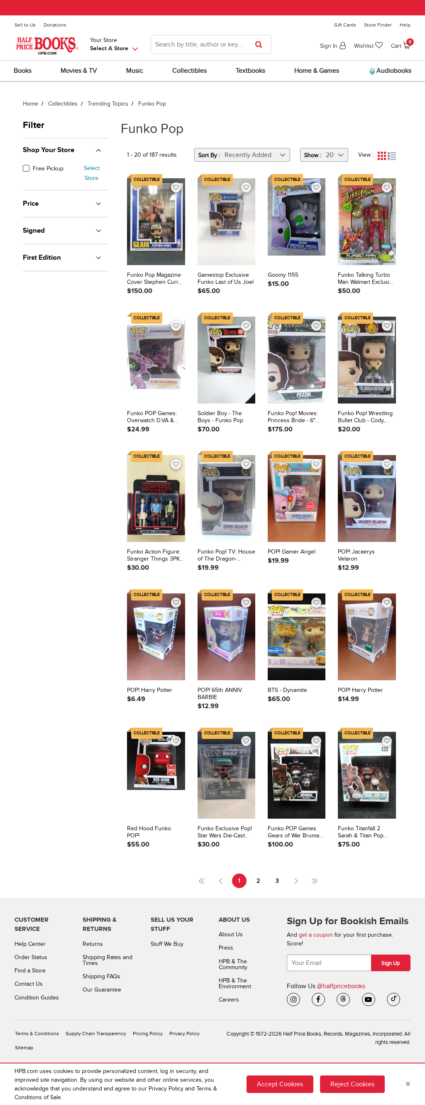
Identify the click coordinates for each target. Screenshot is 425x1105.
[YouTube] (368, 999)
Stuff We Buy (167, 943)
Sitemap (24, 1048)
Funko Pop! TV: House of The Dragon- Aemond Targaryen (226, 556)
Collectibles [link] (189, 70)
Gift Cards (345, 25)
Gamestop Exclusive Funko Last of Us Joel (226, 278)
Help (405, 25)
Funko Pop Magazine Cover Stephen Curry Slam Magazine (154, 279)
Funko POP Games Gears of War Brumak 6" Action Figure (295, 832)
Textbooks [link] (250, 70)
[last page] (315, 881)
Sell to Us (25, 25)
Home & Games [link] (316, 70)
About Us (231, 934)
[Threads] (343, 999)
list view (392, 156)
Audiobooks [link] (393, 70)
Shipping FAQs (101, 976)
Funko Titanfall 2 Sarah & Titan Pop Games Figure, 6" (360, 832)
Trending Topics (108, 103)
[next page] (296, 881)
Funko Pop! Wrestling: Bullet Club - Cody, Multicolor (366, 417)
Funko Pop (152, 103)
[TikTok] (393, 999)
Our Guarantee (102, 989)
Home (30, 103)
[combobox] (211, 44)
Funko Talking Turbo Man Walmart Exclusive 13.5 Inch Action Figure (367, 279)
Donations (55, 25)
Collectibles (63, 103)
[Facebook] (318, 999)
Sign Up (390, 963)
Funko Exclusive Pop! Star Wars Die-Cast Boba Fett (225, 832)
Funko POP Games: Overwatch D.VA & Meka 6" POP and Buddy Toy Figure (152, 417)
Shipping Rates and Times (107, 960)
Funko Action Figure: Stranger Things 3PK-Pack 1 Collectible (154, 556)
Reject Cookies (352, 1084)
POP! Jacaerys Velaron (356, 555)
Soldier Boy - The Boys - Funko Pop (220, 417)
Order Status (31, 957)
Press (226, 947)
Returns (93, 943)
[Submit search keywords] (261, 44)
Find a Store (30, 970)
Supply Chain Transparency (96, 1034)
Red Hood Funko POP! (149, 832)
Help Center (30, 943)
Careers (229, 999)
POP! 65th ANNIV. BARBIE (220, 694)
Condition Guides (37, 997)
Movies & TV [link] (79, 70)
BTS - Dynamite (287, 690)
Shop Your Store (48, 150)
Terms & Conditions (37, 1034)
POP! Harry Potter (149, 690)
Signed (34, 230)
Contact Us (29, 983)
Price (31, 203)
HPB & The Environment (235, 983)
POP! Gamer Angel (291, 552)
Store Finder (378, 25)
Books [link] (23, 70)
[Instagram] (293, 999)
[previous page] (220, 881)
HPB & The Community (233, 964)
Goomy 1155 (283, 275)
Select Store (92, 173)
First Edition (42, 257)
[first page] (201, 881)
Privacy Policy (184, 1034)
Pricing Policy (148, 1034)
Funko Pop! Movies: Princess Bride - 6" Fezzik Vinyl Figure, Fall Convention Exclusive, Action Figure (293, 417)
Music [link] (134, 70)
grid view (382, 156)
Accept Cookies (280, 1084)
